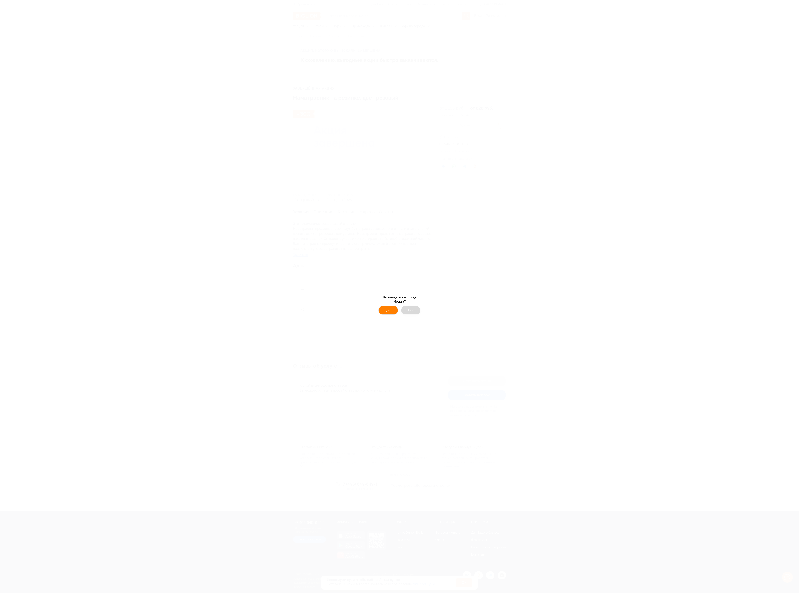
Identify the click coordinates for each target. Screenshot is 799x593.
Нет (410, 310)
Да (388, 310)
